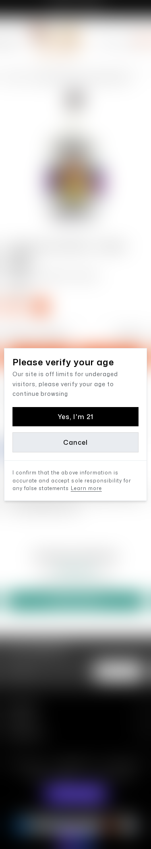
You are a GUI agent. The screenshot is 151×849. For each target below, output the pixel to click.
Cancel (75, 442)
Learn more (86, 488)
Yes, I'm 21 (75, 416)
